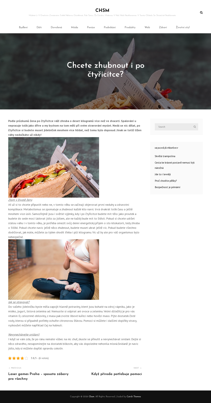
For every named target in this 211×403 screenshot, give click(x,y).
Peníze (91, 27)
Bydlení (23, 27)
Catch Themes (134, 397)
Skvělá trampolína (165, 156)
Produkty (130, 27)
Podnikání (110, 27)
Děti (39, 27)
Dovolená (56, 27)
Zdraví (163, 27)
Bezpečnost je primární (167, 187)
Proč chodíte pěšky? (166, 180)
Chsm (102, 10)
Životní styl (183, 27)
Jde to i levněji (163, 174)
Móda (74, 27)
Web (147, 27)
